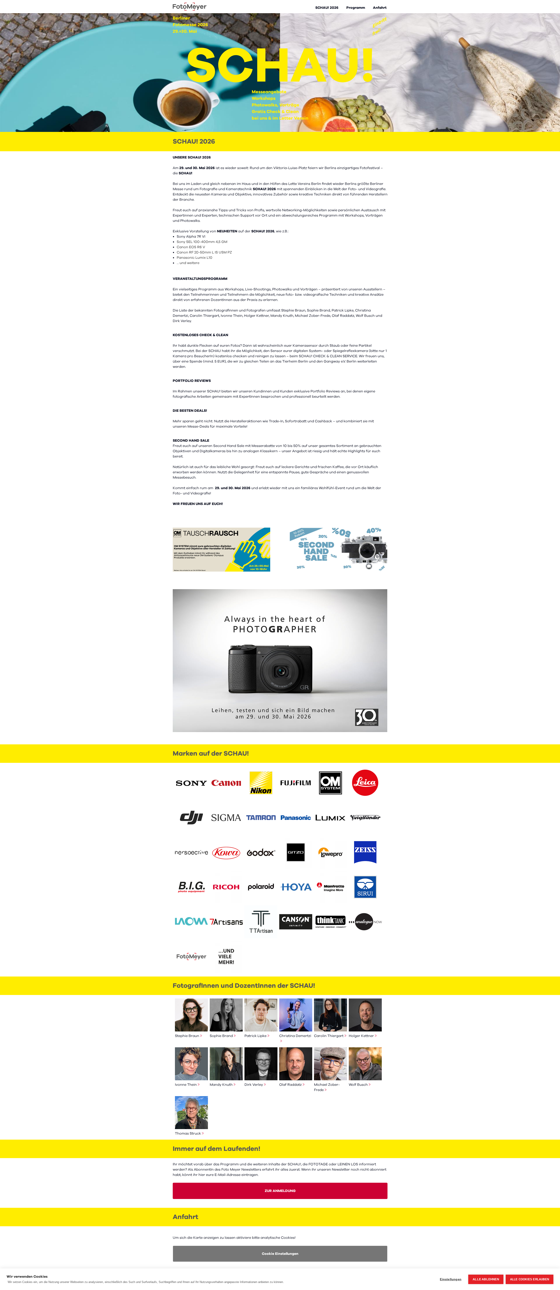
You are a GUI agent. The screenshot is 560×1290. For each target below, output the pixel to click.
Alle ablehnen (486, 1279)
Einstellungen (450, 1279)
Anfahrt (380, 7)
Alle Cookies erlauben (529, 1279)
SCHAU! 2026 (326, 7)
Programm (355, 7)
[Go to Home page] (189, 7)
